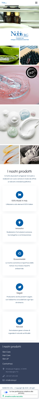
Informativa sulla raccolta (13, 396)
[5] (9, 154)
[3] (19, 85)
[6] (29, 154)
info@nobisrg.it (11, 380)
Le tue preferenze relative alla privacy (21, 392)
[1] (9, 55)
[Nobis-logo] (4, 3)
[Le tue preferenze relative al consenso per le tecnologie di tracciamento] (3, 396)
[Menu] (36, 2)
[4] (19, 124)
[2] (29, 55)
